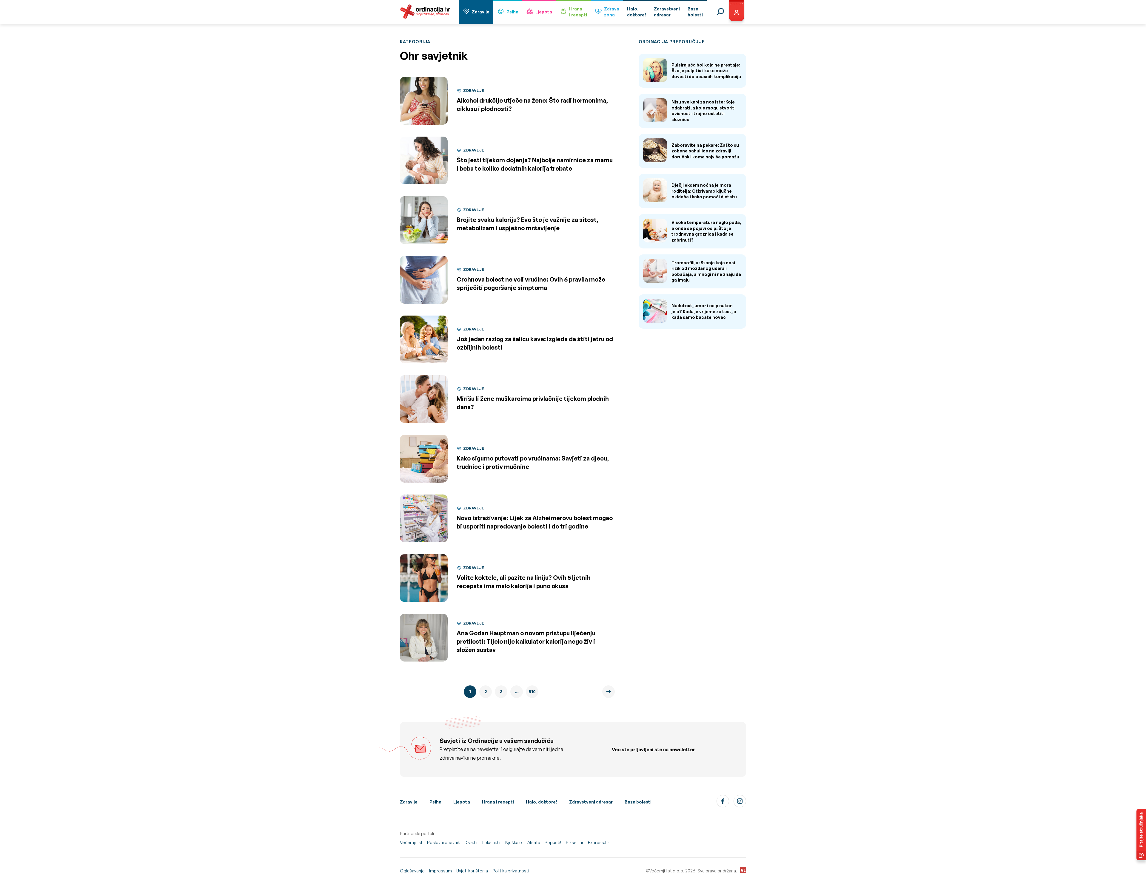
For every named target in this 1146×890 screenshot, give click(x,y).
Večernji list (411, 842)
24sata (533, 842)
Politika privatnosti (510, 870)
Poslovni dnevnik (443, 842)
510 (532, 691)
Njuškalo (513, 842)
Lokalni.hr (491, 842)
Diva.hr (471, 842)
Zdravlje (480, 11)
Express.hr (598, 842)
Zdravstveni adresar (591, 801)
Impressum (440, 870)
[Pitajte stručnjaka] (1141, 834)
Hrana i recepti (498, 801)
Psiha (512, 11)
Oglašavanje (412, 870)
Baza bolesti (638, 801)
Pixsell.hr (574, 842)
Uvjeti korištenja (472, 870)
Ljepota (543, 11)
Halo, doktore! (541, 801)
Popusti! (553, 842)
